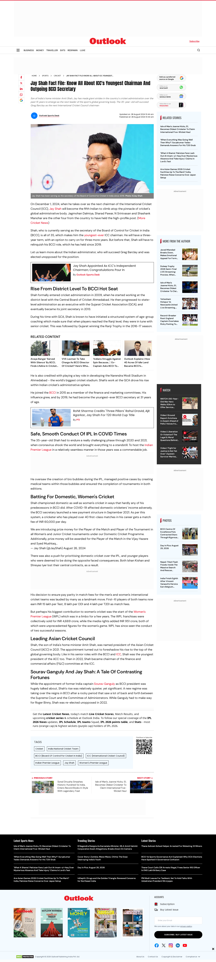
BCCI (52, 392)
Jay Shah (55, 209)
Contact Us (153, 956)
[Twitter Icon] (163, 945)
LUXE (82, 50)
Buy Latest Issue (169, 909)
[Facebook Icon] (156, 945)
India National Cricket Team (63, 748)
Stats (138, 722)
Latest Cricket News (56, 714)
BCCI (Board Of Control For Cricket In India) (58, 755)
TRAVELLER (52, 50)
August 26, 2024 (74, 548)
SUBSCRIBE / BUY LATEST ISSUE (178, 935)
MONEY (40, 50)
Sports (45, 76)
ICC (118, 654)
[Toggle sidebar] (18, 50)
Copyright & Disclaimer (171, 956)
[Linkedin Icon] (177, 945)
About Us (140, 956)
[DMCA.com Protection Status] (25, 956)
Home (34, 76)
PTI (78, 419)
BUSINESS (29, 50)
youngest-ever (94, 235)
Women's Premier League (93, 762)
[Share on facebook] (21, 77)
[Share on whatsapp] (21, 94)
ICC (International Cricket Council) (106, 755)
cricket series (55, 718)
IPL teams (84, 722)
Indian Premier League (47, 762)
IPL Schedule (67, 722)
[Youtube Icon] (184, 945)
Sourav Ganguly (104, 684)
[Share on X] (21, 83)
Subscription (167, 904)
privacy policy (186, 926)
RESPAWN (73, 50)
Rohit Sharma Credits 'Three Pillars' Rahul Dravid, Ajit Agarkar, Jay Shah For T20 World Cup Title (111, 413)
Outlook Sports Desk (88, 274)
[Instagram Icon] (170, 945)
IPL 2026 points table (114, 722)
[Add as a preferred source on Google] (21, 100)
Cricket (57, 76)
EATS (62, 50)
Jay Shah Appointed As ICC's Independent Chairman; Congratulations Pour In (104, 268)
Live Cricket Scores (101, 714)
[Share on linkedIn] (21, 89)
